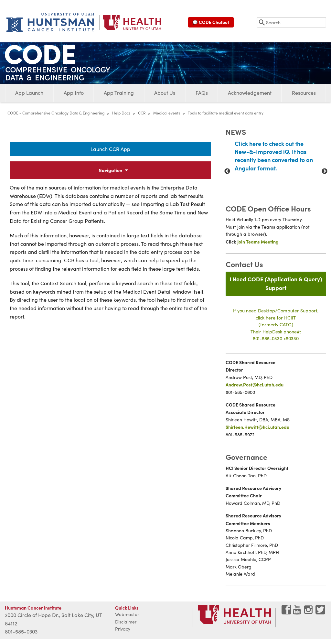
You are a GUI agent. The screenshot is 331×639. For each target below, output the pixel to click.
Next (324, 171)
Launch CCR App (110, 149)
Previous (227, 171)
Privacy (122, 629)
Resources (304, 92)
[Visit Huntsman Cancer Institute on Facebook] (286, 612)
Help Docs (121, 112)
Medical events (166, 112)
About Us (164, 92)
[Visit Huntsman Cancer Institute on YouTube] (298, 612)
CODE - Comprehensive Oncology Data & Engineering (55, 112)
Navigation (110, 170)
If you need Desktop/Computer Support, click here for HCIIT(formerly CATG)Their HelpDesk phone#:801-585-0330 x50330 (276, 324)
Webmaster (127, 614)
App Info (74, 92)
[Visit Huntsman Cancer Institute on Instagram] (309, 612)
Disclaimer (125, 622)
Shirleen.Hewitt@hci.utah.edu (257, 427)
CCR (141, 112)
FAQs (202, 92)
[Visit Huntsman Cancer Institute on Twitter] (320, 612)
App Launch (29, 92)
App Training (119, 92)
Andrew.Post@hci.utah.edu (254, 384)
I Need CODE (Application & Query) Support (276, 283)
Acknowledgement (250, 92)
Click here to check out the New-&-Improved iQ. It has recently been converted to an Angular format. (274, 155)
